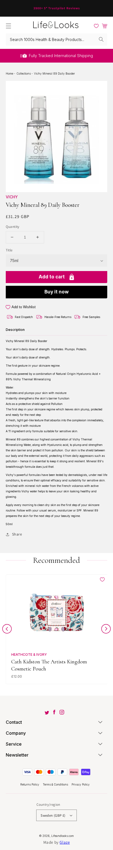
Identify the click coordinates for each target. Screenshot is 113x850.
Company (16, 733)
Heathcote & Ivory (29, 654)
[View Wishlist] (96, 26)
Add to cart (52, 277)
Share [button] (17, 534)
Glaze (65, 842)
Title (9, 250)
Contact (14, 722)
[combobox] (57, 39)
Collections (24, 73)
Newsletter (17, 755)
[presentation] (7, 630)
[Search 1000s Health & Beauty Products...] (101, 39)
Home (10, 73)
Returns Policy (30, 784)
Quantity (12, 226)
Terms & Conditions (56, 784)
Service (14, 744)
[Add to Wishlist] (102, 579)
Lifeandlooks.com (62, 835)
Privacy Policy (81, 784)
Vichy (12, 197)
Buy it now (56, 292)
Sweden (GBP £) (53, 815)
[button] (8, 26)
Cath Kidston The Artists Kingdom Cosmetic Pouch (49, 665)
